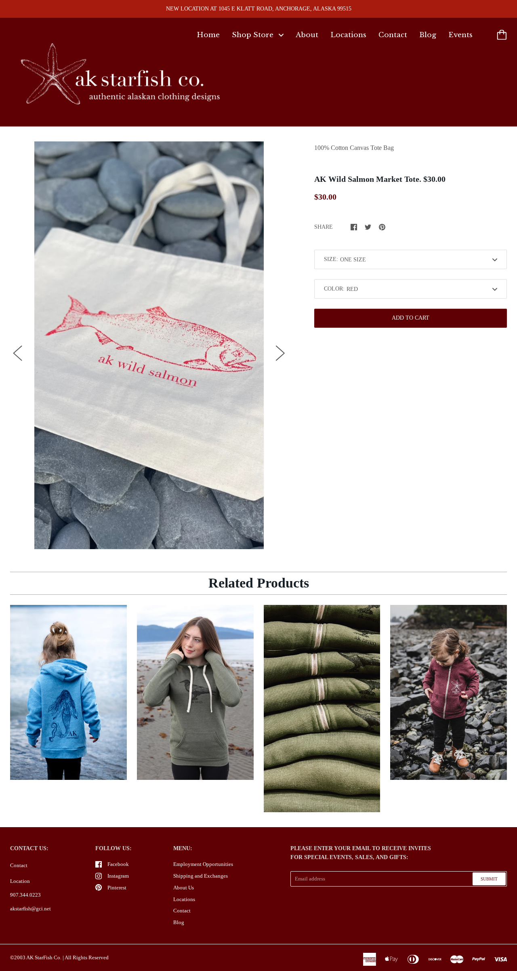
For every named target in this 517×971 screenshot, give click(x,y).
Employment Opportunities (203, 864)
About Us (183, 888)
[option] (149, 345)
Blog (427, 35)
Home (208, 35)
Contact (392, 35)
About (307, 35)
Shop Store (253, 35)
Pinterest (116, 888)
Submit (489, 878)
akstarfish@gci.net (30, 909)
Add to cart (410, 318)
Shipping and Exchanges (200, 876)
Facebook (118, 864)
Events (460, 35)
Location (20, 881)
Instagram (118, 876)
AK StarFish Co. (43, 957)
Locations (348, 35)
